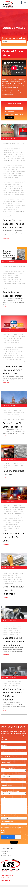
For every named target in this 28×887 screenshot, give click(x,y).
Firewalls (21, 196)
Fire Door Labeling (9, 145)
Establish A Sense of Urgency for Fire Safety (13, 537)
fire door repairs (15, 200)
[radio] (7, 114)
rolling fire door (15, 156)
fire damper (20, 181)
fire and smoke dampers (10, 463)
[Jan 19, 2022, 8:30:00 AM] (14, 612)
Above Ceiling (7, 143)
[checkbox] (14, 114)
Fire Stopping (19, 145)
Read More (6, 238)
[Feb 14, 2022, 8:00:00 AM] (14, 559)
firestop (5, 188)
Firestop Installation (10, 353)
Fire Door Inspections (10, 511)
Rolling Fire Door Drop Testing (13, 183)
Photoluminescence (9, 152)
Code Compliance (13, 169)
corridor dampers (15, 632)
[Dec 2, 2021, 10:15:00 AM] (14, 669)
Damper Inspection (18, 143)
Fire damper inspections (10, 515)
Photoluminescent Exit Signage (13, 363)
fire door (6, 156)
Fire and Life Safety (18, 419)
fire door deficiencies (14, 211)
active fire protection (16, 357)
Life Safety (18, 166)
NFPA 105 (15, 634)
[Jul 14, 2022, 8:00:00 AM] (14, 397)
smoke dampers (8, 268)
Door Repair (15, 173)
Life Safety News (16, 149)
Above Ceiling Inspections (16, 361)
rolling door (15, 158)
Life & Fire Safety (8, 682)
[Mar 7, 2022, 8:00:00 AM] (14, 493)
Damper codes (12, 192)
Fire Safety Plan (8, 207)
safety (11, 160)
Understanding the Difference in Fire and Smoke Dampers (14, 641)
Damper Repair (7, 147)
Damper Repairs (16, 184)
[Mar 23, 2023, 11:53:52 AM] (14, 253)
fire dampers (18, 160)
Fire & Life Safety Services (11, 414)
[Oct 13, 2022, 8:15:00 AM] (14, 322)
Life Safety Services (14, 167)
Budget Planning (16, 171)
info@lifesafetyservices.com (12, 878)
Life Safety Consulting (10, 336)
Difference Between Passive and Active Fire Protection (13, 370)
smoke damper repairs (10, 196)
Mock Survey (14, 209)
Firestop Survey (17, 186)
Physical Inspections (18, 205)
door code (10, 583)
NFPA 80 (5, 167)
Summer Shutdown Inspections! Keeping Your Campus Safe (13, 224)
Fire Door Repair (19, 513)
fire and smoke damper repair (12, 198)
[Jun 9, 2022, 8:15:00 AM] (14, 451)
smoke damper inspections (16, 194)
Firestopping (7, 184)
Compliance (6, 171)
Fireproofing (7, 186)
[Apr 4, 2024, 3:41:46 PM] (14, 130)
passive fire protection (15, 154)
